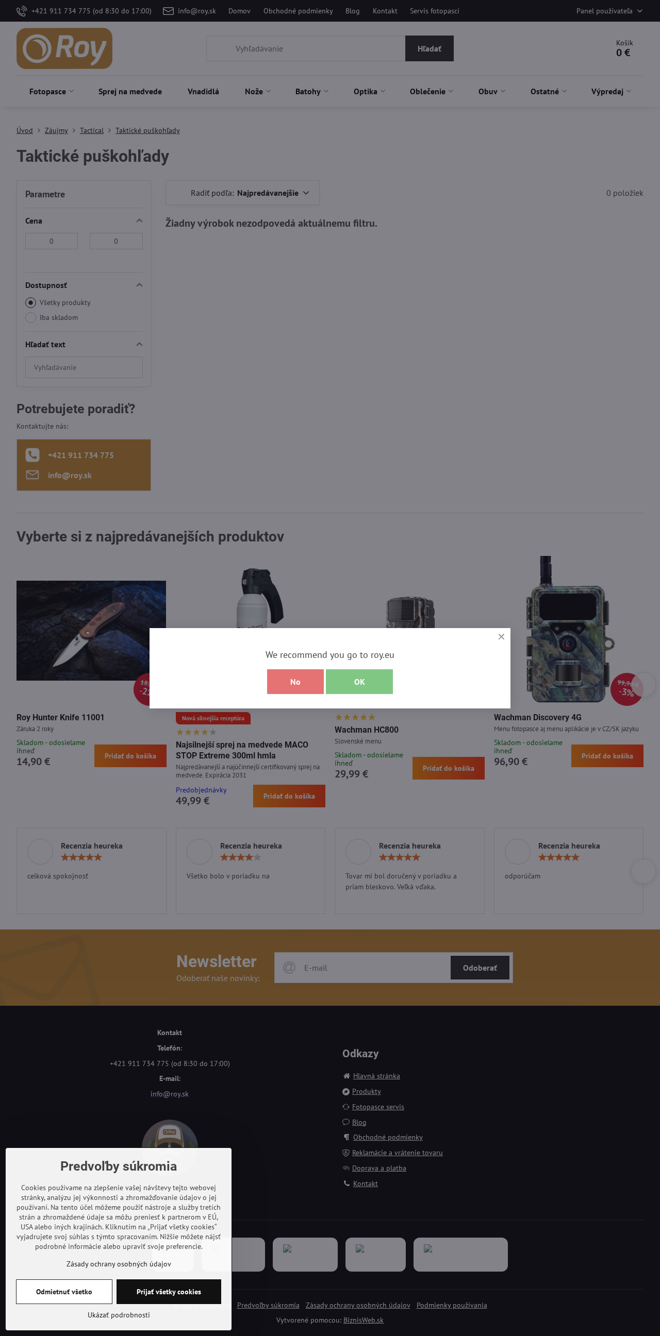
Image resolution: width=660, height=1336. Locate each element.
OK (359, 682)
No (295, 682)
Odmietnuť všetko (64, 1291)
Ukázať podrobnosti (119, 1315)
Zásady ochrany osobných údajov (119, 1264)
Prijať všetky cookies (169, 1291)
